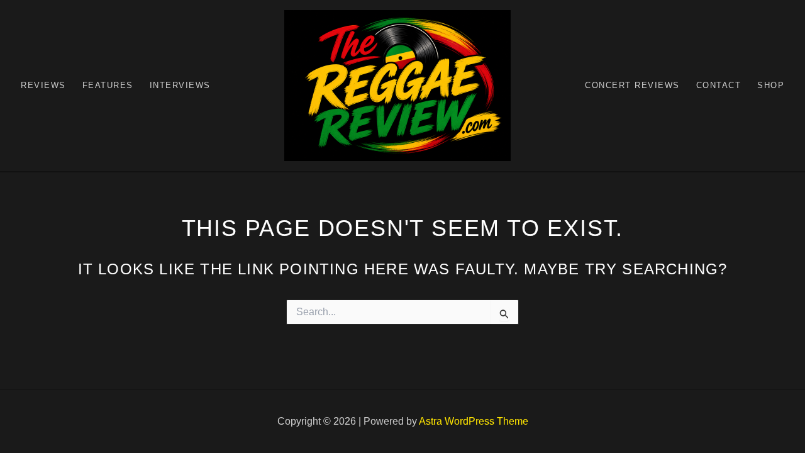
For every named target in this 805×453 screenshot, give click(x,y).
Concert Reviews (632, 85)
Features (107, 85)
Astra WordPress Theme (473, 421)
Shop (770, 85)
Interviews (180, 85)
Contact (718, 85)
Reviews (43, 85)
